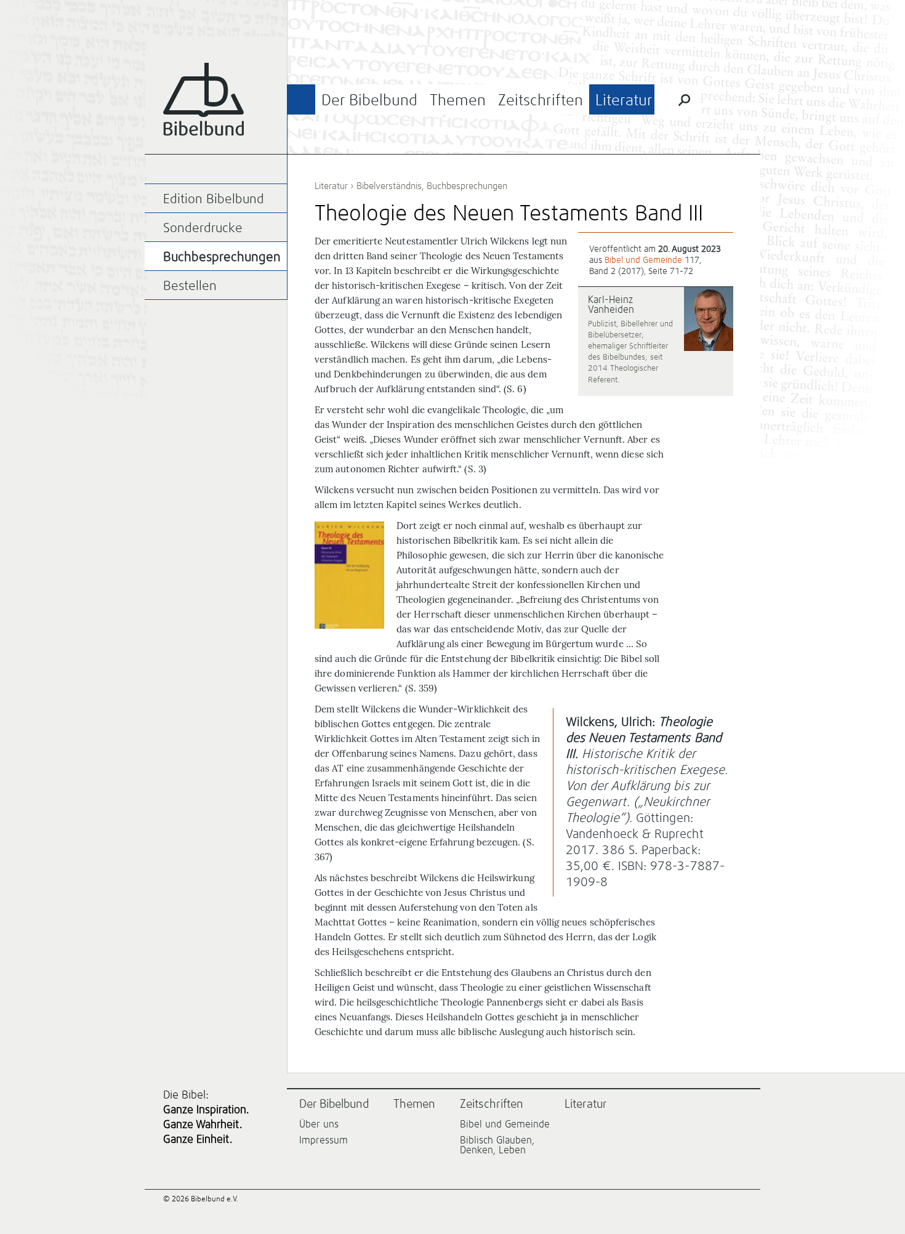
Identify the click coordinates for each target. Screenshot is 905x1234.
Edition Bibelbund (213, 199)
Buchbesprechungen (467, 186)
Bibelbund (203, 99)
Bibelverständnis (389, 186)
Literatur (624, 100)
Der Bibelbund (369, 100)
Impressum (323, 1140)
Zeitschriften (540, 100)
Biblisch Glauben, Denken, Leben (497, 1145)
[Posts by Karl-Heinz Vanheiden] (708, 320)
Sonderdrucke (203, 228)
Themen (458, 100)
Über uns (319, 1124)
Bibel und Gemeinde (643, 260)
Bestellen (190, 286)
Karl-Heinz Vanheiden (611, 305)
